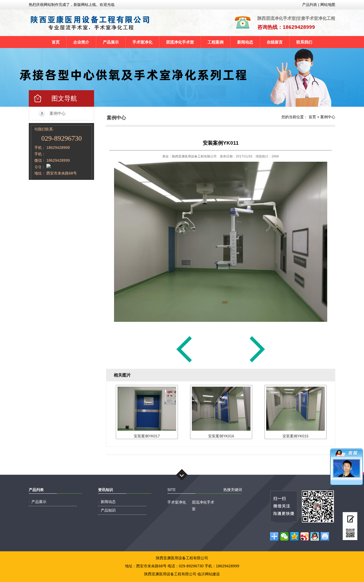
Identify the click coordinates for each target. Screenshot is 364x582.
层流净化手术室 (180, 42)
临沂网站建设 (208, 574)
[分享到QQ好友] (314, 536)
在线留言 (275, 42)
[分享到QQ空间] (294, 536)
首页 (56, 42)
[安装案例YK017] (257, 362)
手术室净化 (142, 42)
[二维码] (350, 533)
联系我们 (304, 42)
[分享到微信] (284, 536)
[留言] (350, 519)
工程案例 (216, 42)
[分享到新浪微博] (304, 536)
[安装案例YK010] (184, 362)
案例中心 (58, 113)
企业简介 (81, 42)
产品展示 (111, 42)
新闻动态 (245, 42)
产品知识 (108, 510)
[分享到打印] (325, 536)
